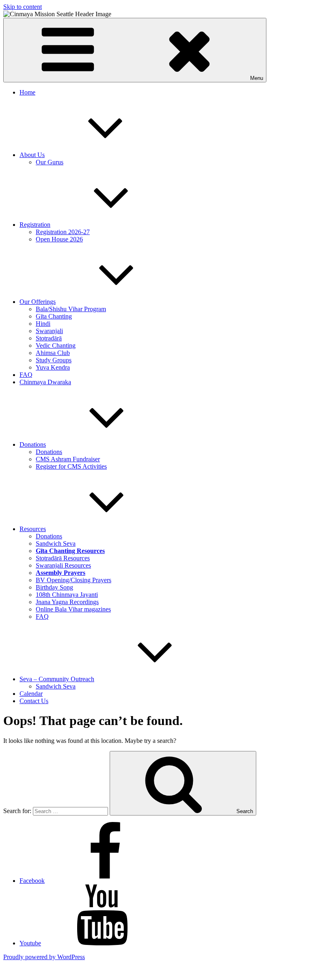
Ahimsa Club (53, 352)
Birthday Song (54, 587)
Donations (32, 444)
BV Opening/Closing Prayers (73, 580)
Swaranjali (49, 330)
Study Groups (53, 360)
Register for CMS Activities (71, 466)
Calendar (31, 693)
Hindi (43, 323)
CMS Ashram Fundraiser (68, 459)
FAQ (25, 374)
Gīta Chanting (54, 316)
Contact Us (33, 700)
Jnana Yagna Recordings (67, 601)
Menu (256, 78)
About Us (32, 154)
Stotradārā (49, 338)
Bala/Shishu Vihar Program (71, 309)
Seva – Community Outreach (56, 679)
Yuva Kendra (53, 367)
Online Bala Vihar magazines (73, 609)
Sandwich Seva (56, 543)
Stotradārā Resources (63, 558)
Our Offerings (37, 301)
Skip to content (22, 6)
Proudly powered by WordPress (44, 956)
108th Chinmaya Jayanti (67, 594)
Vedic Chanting (56, 345)
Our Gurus (49, 162)
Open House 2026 (59, 239)
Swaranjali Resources (63, 565)
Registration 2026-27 (63, 231)
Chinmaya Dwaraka (45, 382)
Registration (34, 224)
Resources (32, 528)
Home (27, 92)
